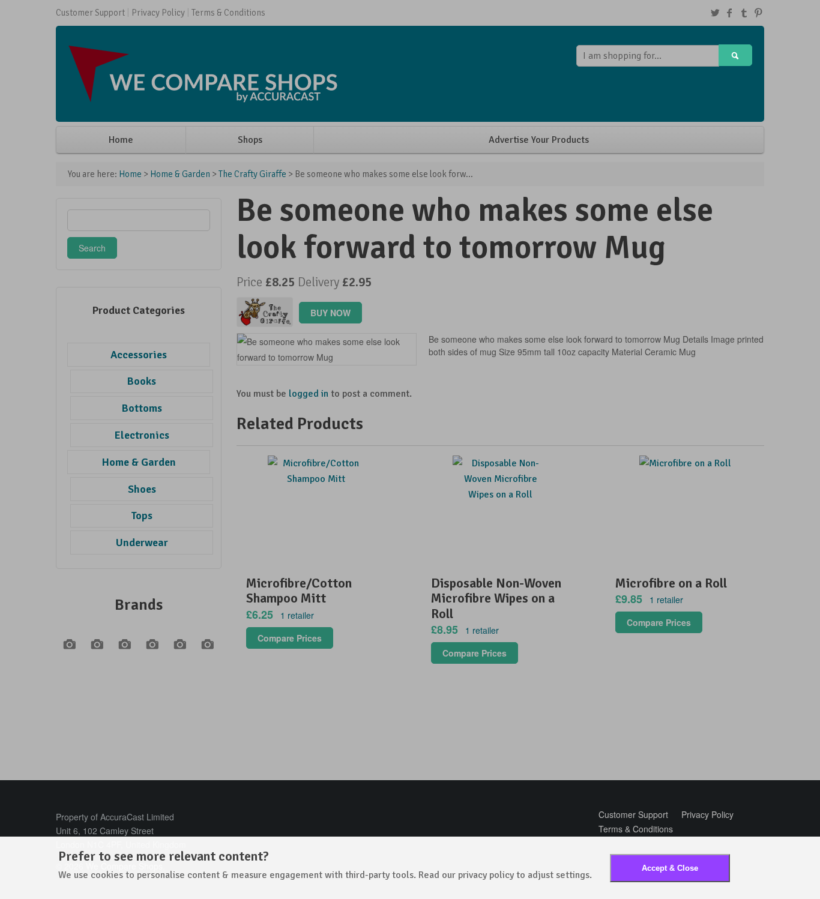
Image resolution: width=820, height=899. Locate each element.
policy (501, 875)
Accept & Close (670, 868)
